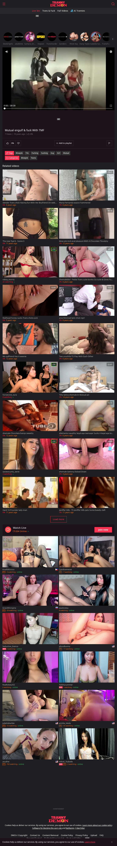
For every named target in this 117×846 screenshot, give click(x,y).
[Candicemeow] (87, 555)
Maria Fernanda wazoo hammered (74, 203)
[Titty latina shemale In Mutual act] (86, 380)
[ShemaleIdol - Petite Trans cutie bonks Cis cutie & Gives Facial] (86, 265)
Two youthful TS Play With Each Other (76, 356)
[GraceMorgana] (30, 593)
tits (27, 153)
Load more (58, 519)
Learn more (90, 842)
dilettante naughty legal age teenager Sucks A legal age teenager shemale (86, 433)
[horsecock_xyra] (30, 380)
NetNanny (70, 828)
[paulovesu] (87, 593)
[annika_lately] (87, 708)
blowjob (19, 153)
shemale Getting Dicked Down (72, 472)
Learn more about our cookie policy (97, 825)
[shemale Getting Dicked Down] (86, 457)
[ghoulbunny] (87, 632)
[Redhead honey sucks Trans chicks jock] (30, 303)
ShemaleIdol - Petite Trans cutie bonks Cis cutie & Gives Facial (86, 280)
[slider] (58, 108)
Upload (93, 835)
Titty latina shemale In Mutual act (74, 395)
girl (58, 153)
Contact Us (35, 835)
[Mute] (7, 52)
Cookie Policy (67, 835)
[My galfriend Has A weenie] (30, 341)
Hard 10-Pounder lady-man (15, 510)
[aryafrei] (30, 747)
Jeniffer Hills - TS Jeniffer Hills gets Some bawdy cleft (82, 510)
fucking (35, 153)
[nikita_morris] (30, 265)
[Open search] (113, 4)
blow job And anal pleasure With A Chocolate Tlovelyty (83, 241)
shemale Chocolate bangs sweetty (18, 433)
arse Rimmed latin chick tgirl (72, 318)
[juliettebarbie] (30, 708)
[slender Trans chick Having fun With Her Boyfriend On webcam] (30, 188)
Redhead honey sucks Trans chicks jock (20, 318)
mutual (66, 153)
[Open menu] (4, 4)
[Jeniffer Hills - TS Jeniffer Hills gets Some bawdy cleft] (86, 495)
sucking (44, 153)
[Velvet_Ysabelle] (87, 747)
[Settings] (110, 51)
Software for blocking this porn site (47, 828)
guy (52, 153)
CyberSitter (80, 828)
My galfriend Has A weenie (14, 356)
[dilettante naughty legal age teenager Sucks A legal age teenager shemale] (86, 418)
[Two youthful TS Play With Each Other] (86, 341)
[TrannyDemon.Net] (58, 4)
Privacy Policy (82, 835)
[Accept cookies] (112, 842)
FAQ (101, 835)
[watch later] (6, 173)
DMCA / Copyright (19, 835)
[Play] (58, 79)
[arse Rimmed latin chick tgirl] (86, 303)
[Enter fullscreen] (110, 105)
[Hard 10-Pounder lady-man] (30, 495)
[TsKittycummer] (87, 670)
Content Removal (50, 835)
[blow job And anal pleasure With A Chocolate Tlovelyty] (86, 226)
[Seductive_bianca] (30, 632)
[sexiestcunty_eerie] (30, 457)
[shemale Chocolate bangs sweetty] (30, 418)
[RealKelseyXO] (30, 670)
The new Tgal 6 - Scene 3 (13, 241)
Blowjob (24, 158)
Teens (33, 158)
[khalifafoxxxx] (30, 555)
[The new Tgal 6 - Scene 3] (30, 226)
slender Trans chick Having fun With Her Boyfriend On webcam (29, 203)
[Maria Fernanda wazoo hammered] (86, 188)
